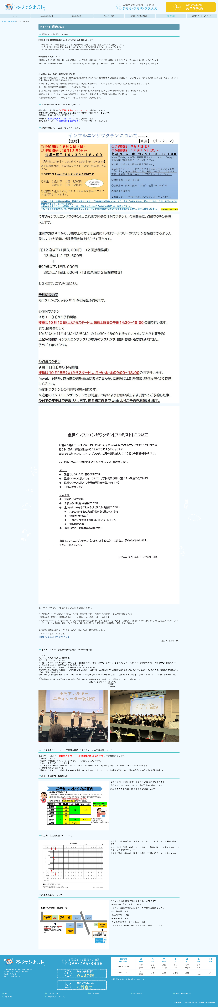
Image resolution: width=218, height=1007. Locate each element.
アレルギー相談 (109, 16)
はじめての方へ (77, 16)
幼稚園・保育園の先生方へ (140, 16)
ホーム (15, 16)
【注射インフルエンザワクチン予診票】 (54, 637)
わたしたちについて (46, 16)
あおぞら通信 (171, 16)
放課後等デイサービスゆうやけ (202, 16)
